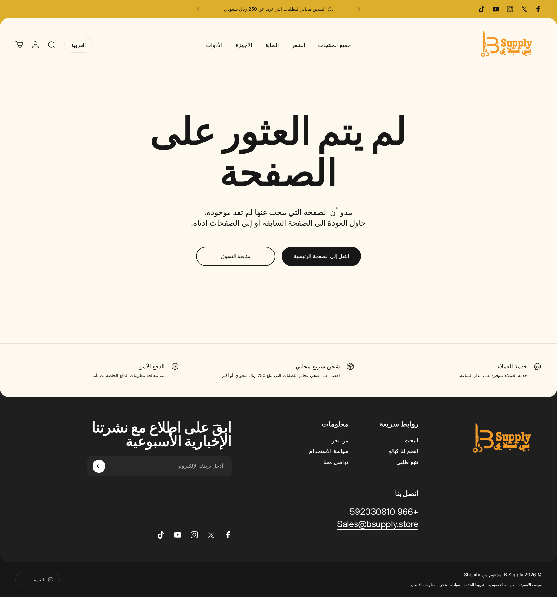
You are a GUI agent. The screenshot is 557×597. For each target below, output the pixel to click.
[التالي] (199, 9)
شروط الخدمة (474, 584)
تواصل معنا (335, 461)
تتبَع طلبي (407, 461)
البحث (411, 440)
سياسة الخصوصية (501, 584)
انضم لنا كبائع (403, 450)
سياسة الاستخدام (328, 450)
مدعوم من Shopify (483, 574)
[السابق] (358, 9)
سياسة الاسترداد (530, 584)
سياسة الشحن (449, 584)
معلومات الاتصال (423, 584)
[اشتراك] (99, 466)
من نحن (339, 440)
